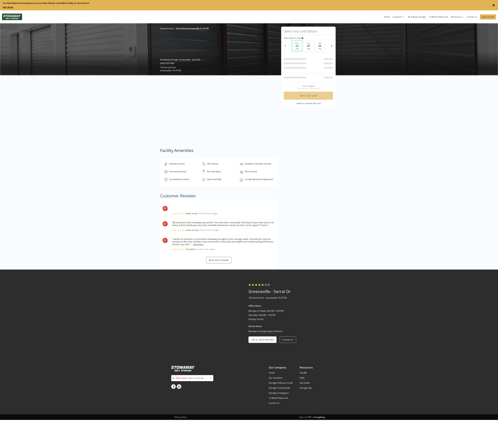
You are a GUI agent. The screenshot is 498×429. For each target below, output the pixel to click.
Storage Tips (306, 387)
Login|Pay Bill (488, 17)
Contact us (287, 339)
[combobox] (192, 378)
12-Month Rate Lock (278, 398)
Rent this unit (308, 95)
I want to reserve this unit (308, 103)
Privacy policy (180, 417)
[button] (173, 386)
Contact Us (274, 403)
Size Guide (305, 382)
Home (272, 372)
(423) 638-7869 (167, 63)
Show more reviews (219, 260)
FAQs (302, 377)
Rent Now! (8, 7)
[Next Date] (331, 45)
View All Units (166, 28)
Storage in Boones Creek (281, 382)
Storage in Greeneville (279, 387)
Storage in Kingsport (279, 393)
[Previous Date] (285, 45)
